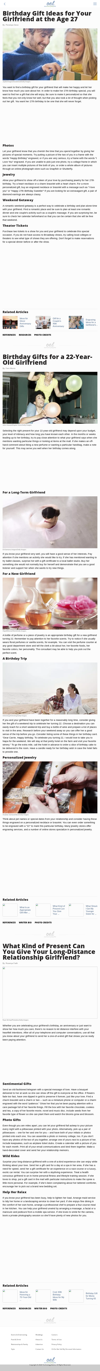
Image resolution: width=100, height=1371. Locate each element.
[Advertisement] (50, 123)
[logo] (50, 4)
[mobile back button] (4, 4)
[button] (4, 4)
